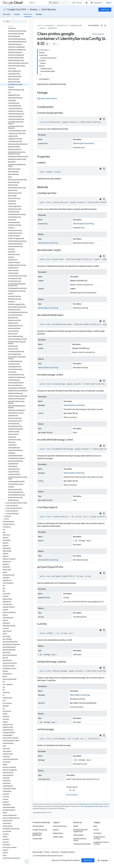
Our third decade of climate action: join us (48, 856)
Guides (17, 14)
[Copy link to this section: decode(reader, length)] (63, 250)
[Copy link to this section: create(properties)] (58, 193)
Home (39, 25)
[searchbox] (15, 21)
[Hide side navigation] (27, 861)
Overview (6, 14)
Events (96, 830)
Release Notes (58, 833)
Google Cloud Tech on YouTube (101, 843)
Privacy (46, 852)
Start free (105, 10)
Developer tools (62, 25)
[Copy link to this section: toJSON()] (49, 624)
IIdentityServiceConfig (83, 143)
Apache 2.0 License (63, 806)
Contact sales (37, 839)
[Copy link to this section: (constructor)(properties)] (65, 113)
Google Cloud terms (68, 852)
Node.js (34, 9)
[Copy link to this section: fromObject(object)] (59, 507)
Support (56, 830)
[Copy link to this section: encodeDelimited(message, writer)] (75, 440)
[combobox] (59, 3)
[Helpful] (101, 25)
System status (58, 837)
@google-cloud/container (47, 98)
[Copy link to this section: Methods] (51, 187)
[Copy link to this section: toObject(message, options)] (68, 662)
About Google (37, 852)
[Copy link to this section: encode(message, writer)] (65, 375)
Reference (28, 14)
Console (78, 3)
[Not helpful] (105, 25)
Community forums (60, 826)
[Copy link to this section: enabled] (47, 162)
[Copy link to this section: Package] (50, 93)
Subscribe (88, 860)
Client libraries (48, 9)
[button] (14, 503)
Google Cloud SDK (16, 9)
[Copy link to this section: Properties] (53, 157)
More (32, 3)
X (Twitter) (97, 833)
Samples (39, 14)
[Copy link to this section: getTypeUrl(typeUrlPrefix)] (65, 567)
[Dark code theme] (100, 119)
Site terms (55, 852)
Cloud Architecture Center (80, 839)
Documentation (49, 25)
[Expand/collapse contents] (49, 50)
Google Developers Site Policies (92, 806)
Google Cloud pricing (40, 830)
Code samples (78, 835)
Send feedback (98, 34)
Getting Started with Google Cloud (80, 830)
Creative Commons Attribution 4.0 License (93, 804)
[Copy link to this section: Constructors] (56, 107)
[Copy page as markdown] (54, 44)
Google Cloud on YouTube (99, 838)
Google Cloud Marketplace (37, 834)
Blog (95, 826)
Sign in (108, 3)
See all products (38, 826)
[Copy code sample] (104, 119)
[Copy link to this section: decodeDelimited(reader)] (65, 315)
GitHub (75, 826)
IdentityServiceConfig (48, 243)
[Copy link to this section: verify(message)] (56, 729)
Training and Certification (82, 844)
